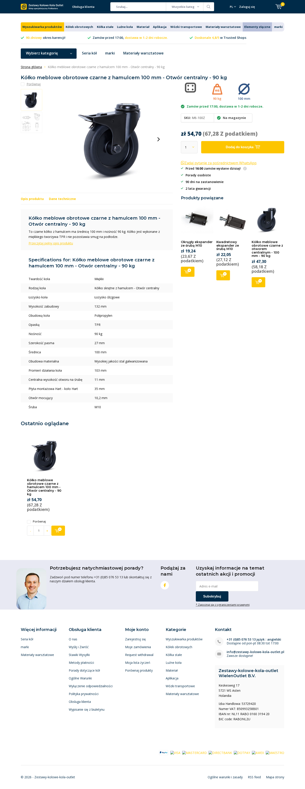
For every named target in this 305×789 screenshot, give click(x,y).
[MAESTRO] (275, 752)
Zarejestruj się (135, 639)
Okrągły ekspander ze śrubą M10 (197, 244)
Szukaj (208, 6)
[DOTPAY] (242, 752)
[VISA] (175, 752)
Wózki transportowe (186, 27)
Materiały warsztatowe (223, 27)
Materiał (143, 27)
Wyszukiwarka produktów (42, 27)
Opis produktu (32, 199)
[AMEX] (258, 752)
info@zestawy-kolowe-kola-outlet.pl (255, 652)
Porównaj (39, 521)
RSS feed (254, 777)
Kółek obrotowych (79, 27)
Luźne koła (125, 27)
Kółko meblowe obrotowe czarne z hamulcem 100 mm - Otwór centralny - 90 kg (44, 487)
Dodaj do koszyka (187, 272)
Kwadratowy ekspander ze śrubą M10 (227, 245)
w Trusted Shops (220, 37)
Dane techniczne (62, 199)
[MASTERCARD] (194, 752)
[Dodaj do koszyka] (58, 531)
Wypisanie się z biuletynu (86, 709)
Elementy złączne (257, 27)
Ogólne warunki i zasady (225, 777)
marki (278, 27)
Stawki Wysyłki (79, 655)
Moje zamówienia (138, 647)
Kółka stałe (105, 27)
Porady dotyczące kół (84, 670)
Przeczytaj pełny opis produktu (51, 243)
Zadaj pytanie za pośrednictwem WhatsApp (220, 162)
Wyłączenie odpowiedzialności (91, 686)
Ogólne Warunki (80, 678)
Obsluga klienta (80, 701)
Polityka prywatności (83, 694)
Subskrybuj (212, 596)
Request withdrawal (139, 655)
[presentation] (158, 139)
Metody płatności (81, 662)
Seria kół (89, 53)
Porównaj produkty (139, 670)
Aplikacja (160, 27)
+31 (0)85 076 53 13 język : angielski (254, 639)
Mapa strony (275, 777)
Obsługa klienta (83, 7)
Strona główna (31, 67)
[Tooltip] (245, 168)
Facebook (165, 585)
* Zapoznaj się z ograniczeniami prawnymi (223, 604)
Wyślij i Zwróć (79, 647)
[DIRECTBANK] (220, 752)
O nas (73, 639)
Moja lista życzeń (137, 662)
